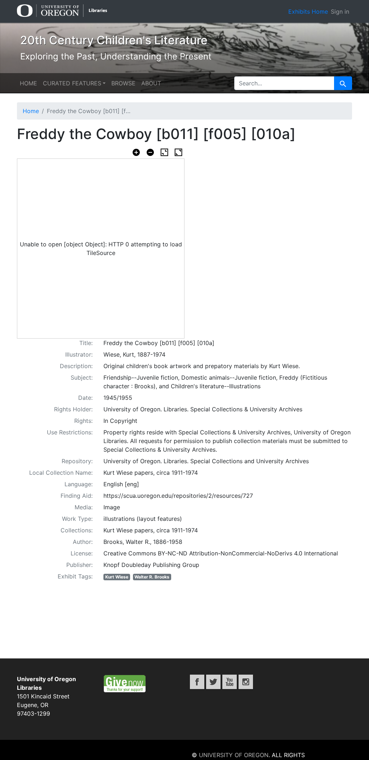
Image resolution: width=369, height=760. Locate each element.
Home (28, 83)
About (151, 83)
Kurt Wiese (116, 577)
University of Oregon (233, 755)
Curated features (72, 83)
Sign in (340, 11)
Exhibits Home (308, 11)
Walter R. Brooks (151, 577)
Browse (123, 83)
